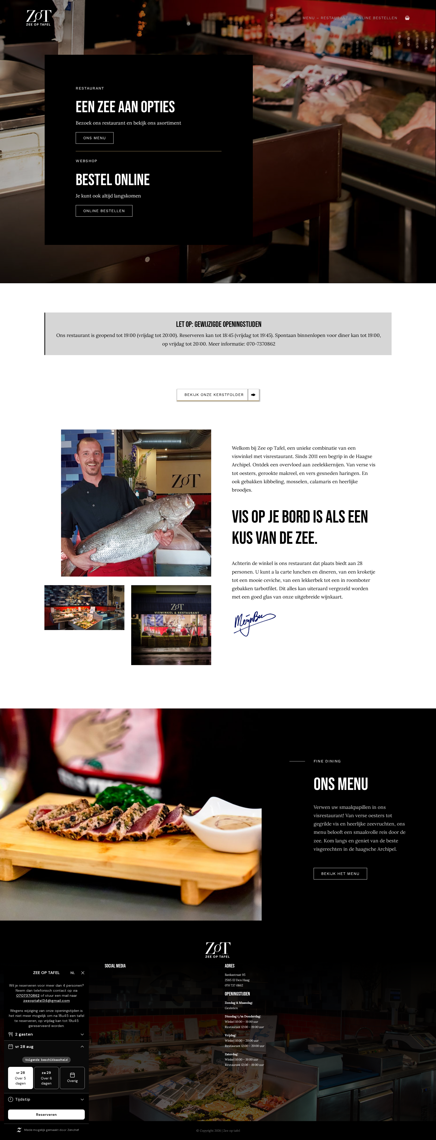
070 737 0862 (234, 985)
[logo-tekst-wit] (38, 12)
